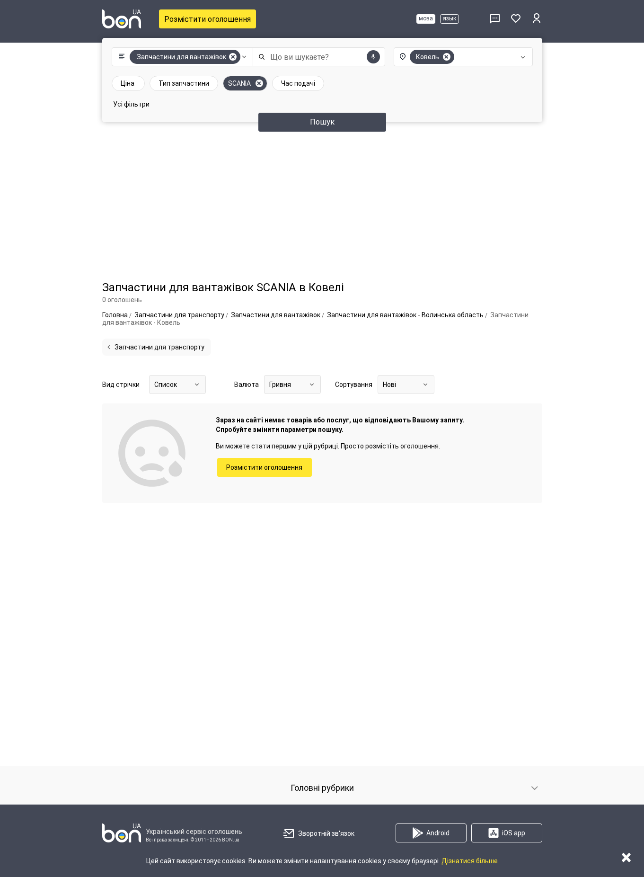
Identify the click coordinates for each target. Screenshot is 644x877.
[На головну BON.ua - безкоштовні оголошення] (121, 18)
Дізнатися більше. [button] (470, 861)
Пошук (322, 121)
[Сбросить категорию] (233, 57)
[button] (180, 57)
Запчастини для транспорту (159, 347)
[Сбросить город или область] (446, 57)
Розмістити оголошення (207, 19)
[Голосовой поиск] (373, 56)
